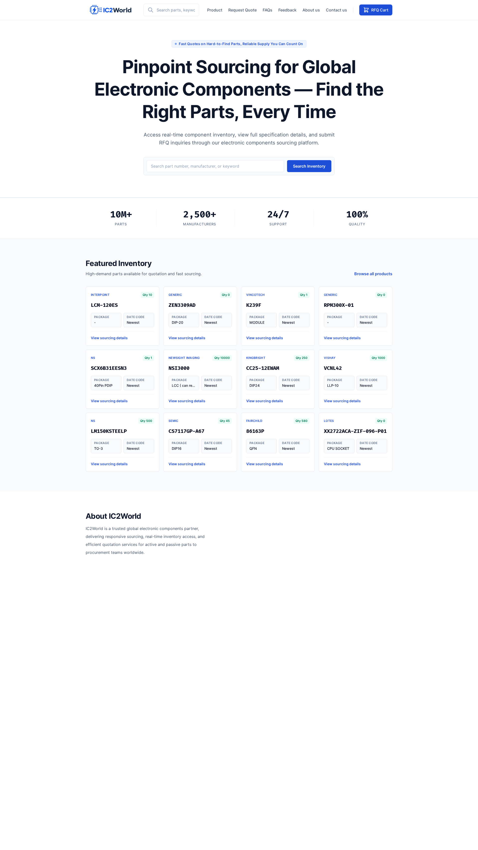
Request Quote (242, 9)
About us (311, 9)
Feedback (287, 9)
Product (214, 9)
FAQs (267, 9)
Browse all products (373, 273)
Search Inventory (309, 166)
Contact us (336, 9)
